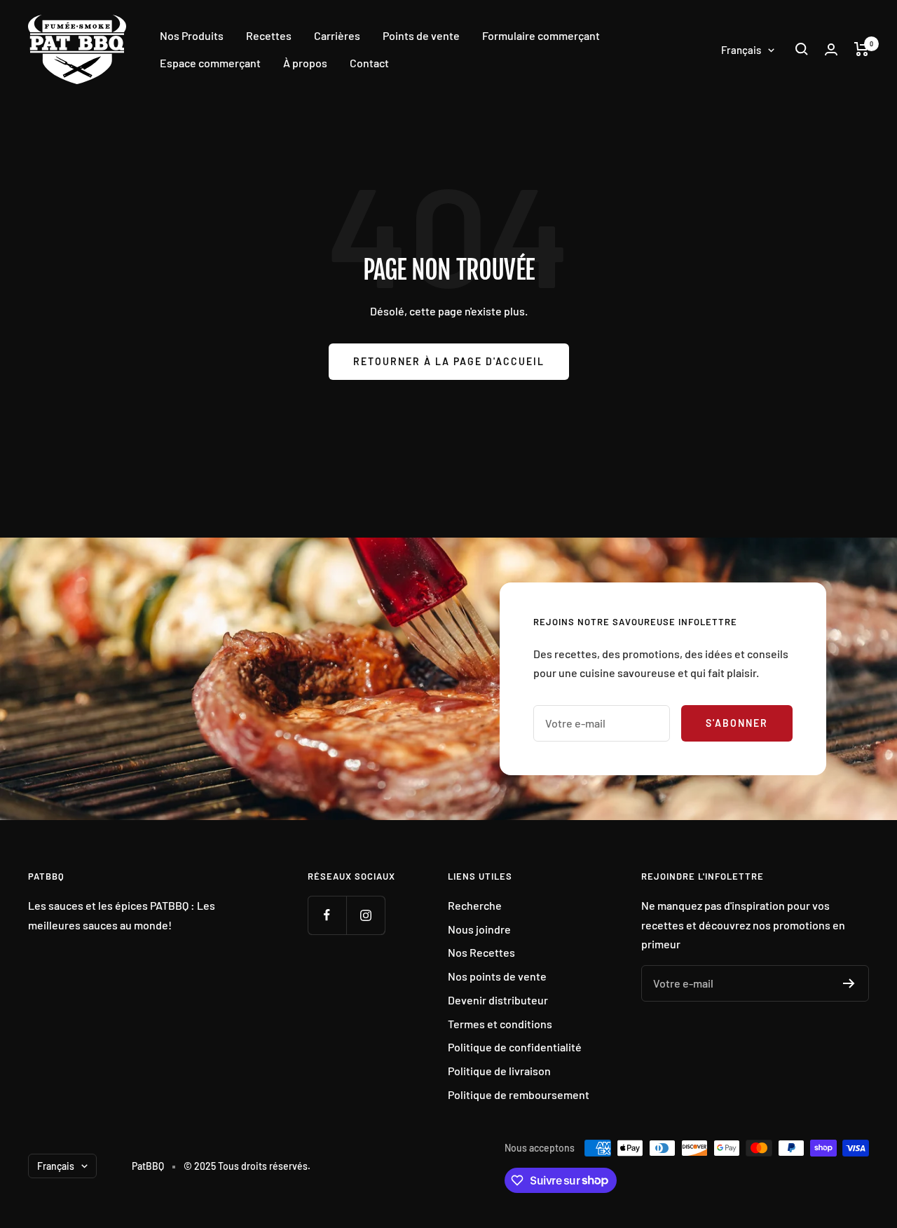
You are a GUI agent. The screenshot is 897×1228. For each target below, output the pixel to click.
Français (741, 49)
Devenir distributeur (498, 1000)
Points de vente (421, 35)
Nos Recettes (481, 952)
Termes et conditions (500, 1023)
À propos (305, 62)
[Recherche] (801, 49)
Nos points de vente (497, 976)
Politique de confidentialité (515, 1046)
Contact (369, 62)
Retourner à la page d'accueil (449, 361)
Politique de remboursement (518, 1094)
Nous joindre (479, 929)
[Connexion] (831, 49)
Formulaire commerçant (541, 35)
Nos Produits (192, 35)
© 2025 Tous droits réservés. (247, 1166)
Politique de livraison (499, 1070)
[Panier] (861, 49)
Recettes (269, 35)
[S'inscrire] (849, 983)
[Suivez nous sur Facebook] (327, 915)
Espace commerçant (210, 62)
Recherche (475, 905)
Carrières (337, 35)
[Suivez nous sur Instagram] (365, 915)
